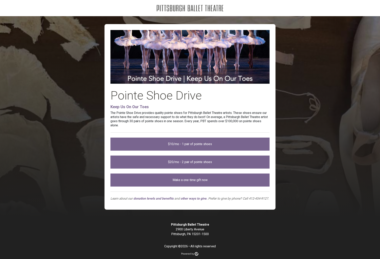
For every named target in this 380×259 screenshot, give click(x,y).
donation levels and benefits (153, 198)
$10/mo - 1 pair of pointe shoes (190, 144)
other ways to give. (193, 198)
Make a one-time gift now (190, 180)
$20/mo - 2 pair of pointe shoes (190, 162)
